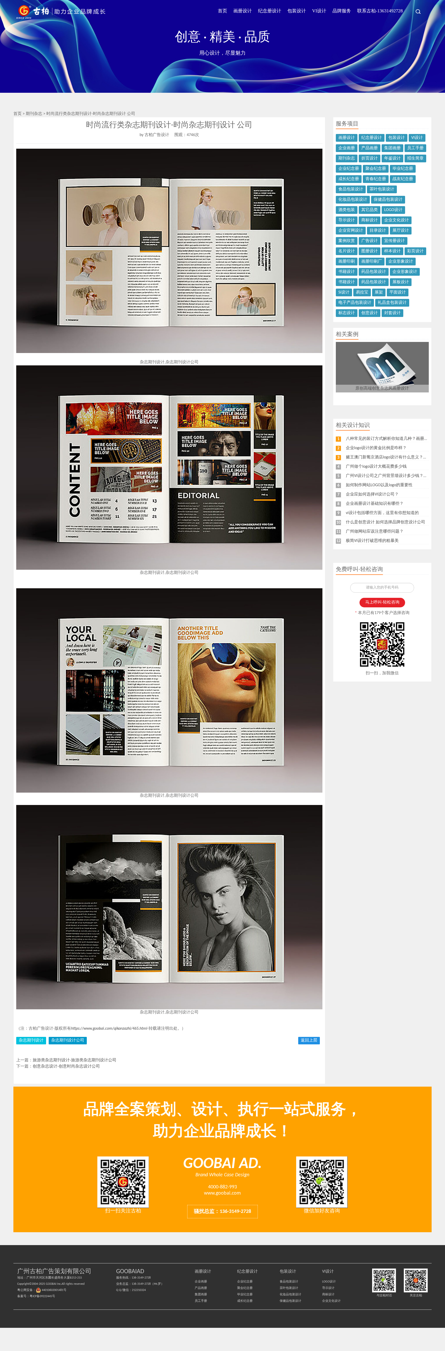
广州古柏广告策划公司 (61, 11)
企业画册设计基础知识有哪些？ (375, 504)
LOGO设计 (393, 210)
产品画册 (369, 148)
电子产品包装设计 (354, 303)
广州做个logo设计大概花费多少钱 (376, 467)
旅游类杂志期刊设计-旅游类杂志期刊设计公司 (74, 1060)
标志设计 (346, 313)
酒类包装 (346, 210)
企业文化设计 (396, 220)
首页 (222, 10)
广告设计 (369, 241)
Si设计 (343, 292)
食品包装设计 (350, 189)
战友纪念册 (402, 179)
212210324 (139, 1290)
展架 (379, 292)
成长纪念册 (348, 179)
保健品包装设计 (388, 200)
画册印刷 (346, 261)
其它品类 (369, 210)
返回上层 (309, 1040)
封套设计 (392, 313)
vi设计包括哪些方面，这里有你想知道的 (382, 513)
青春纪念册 (375, 179)
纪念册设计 (269, 10)
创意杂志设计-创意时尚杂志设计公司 (66, 1066)
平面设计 (397, 292)
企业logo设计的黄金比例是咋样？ (376, 448)
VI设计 (319, 10)
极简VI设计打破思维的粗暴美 (372, 541)
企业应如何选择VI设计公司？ (372, 494)
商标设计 (369, 220)
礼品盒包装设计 (392, 303)
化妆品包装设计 (352, 200)
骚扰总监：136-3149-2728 (222, 1211)
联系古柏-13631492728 (380, 10)
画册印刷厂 (371, 261)
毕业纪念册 (402, 169)
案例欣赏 (346, 241)
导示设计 (346, 220)
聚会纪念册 (375, 169)
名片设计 (346, 251)
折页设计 (369, 158)
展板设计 (400, 282)
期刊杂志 (34, 114)
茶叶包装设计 (382, 189)
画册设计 (242, 10)
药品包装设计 (373, 272)
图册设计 (369, 251)
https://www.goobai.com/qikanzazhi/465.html (109, 1029)
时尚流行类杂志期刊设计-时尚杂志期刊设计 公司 (90, 114)
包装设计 (296, 10)
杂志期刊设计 (31, 1040)
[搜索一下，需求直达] (415, 11)
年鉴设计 (392, 158)
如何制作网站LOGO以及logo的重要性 (379, 485)
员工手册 (415, 148)
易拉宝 (362, 292)
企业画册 (346, 148)
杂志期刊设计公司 (67, 1040)
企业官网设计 (350, 231)
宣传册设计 (394, 241)
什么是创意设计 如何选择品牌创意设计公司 (385, 522)
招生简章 (415, 158)
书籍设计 (346, 272)
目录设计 (378, 231)
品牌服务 (341, 10)
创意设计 (369, 313)
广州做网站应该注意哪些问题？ (375, 532)
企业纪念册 (348, 169)
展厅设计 (400, 231)
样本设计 (392, 251)
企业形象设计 (400, 261)
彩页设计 (415, 251)
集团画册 (392, 148)
